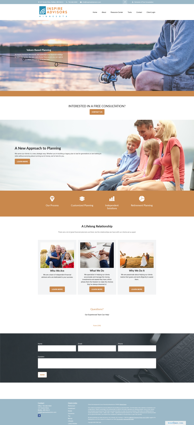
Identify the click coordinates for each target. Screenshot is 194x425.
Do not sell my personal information (125, 419)
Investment (71, 408)
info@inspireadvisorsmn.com (91, 2)
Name (40, 343)
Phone (120, 343)
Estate (70, 411)
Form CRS (97, 325)
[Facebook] (125, 2)
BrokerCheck (123, 404)
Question (41, 356)
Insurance (71, 413)
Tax (69, 416)
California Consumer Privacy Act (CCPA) (139, 417)
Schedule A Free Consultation (143, 2)
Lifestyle (70, 421)
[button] (95, 12)
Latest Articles (72, 423)
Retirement (71, 406)
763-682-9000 (72, 2)
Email (80, 343)
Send (42, 375)
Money (70, 418)
